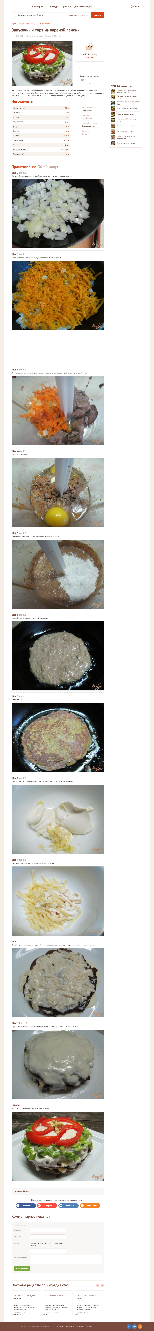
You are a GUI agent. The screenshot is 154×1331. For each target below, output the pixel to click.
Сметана (16, 131)
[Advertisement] (58, 348)
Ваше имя (17, 1230)
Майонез (16, 136)
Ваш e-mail (18, 1237)
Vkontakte (70, 1205)
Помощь (89, 1326)
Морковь (16, 117)
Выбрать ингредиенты (76, 15)
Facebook (27, 1205)
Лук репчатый (18, 113)
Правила (66, 6)
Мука (15, 126)
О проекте (59, 1326)
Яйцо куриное (18, 122)
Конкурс (54, 6)
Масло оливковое (19, 149)
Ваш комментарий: (21, 1257)
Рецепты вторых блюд (27, 24)
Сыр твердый (18, 140)
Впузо (14, 24)
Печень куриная (19, 108)
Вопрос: (17, 1243)
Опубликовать (22, 1268)
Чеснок (15, 145)
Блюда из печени (45, 24)
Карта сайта (70, 1326)
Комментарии (83, 69)
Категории (37, 6)
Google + (48, 1205)
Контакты (80, 1326)
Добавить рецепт (83, 6)
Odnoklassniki (91, 1205)
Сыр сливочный (18, 154)
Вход (137, 6)
